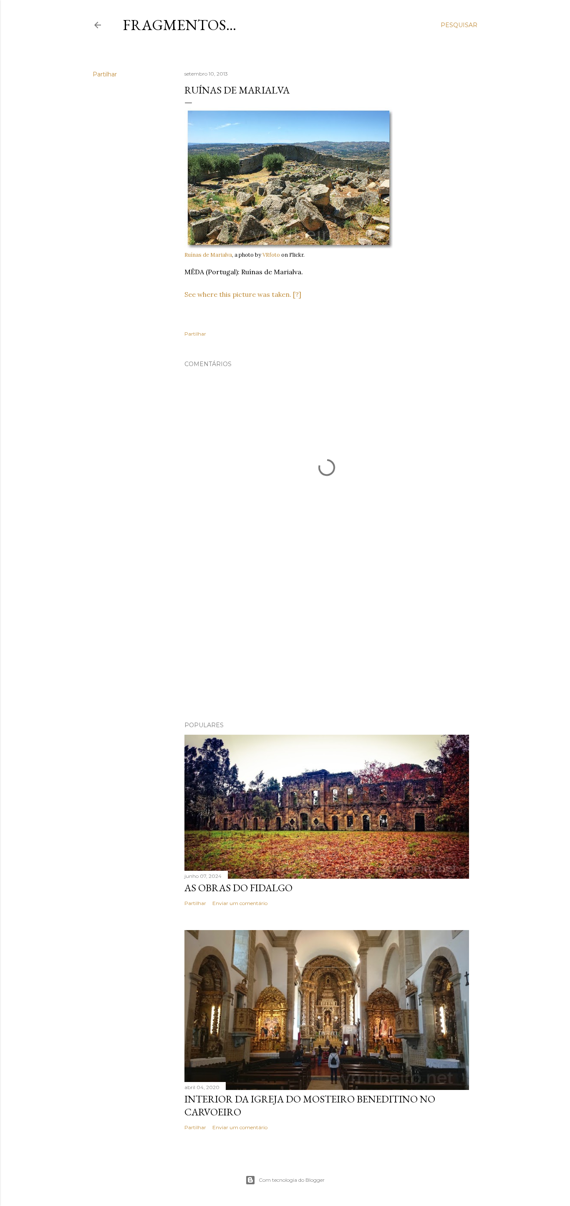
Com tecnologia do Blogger (292, 1180)
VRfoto (271, 254)
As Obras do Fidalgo (238, 887)
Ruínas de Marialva (208, 254)
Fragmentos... (179, 25)
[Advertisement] (326, 642)
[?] (297, 294)
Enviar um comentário (239, 903)
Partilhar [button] (105, 74)
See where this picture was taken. (237, 294)
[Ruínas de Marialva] (288, 246)
